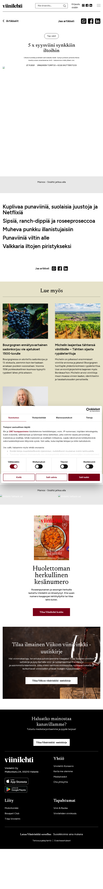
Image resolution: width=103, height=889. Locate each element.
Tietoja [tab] (89, 417)
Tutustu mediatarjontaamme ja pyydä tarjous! (51, 729)
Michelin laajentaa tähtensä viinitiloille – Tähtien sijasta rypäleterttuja (75, 349)
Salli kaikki (84, 477)
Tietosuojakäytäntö (42, 840)
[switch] (39, 466)
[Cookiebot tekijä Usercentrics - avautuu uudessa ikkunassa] (88, 410)
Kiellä (18, 477)
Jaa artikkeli (66, 21)
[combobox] (51, 5)
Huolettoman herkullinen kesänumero (51, 576)
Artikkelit (12, 21)
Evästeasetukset (62, 840)
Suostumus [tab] (13, 417)
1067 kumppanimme (19, 431)
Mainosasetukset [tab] (64, 417)
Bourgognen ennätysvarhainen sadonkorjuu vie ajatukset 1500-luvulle (25, 349)
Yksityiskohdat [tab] (39, 417)
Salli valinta (51, 477)
